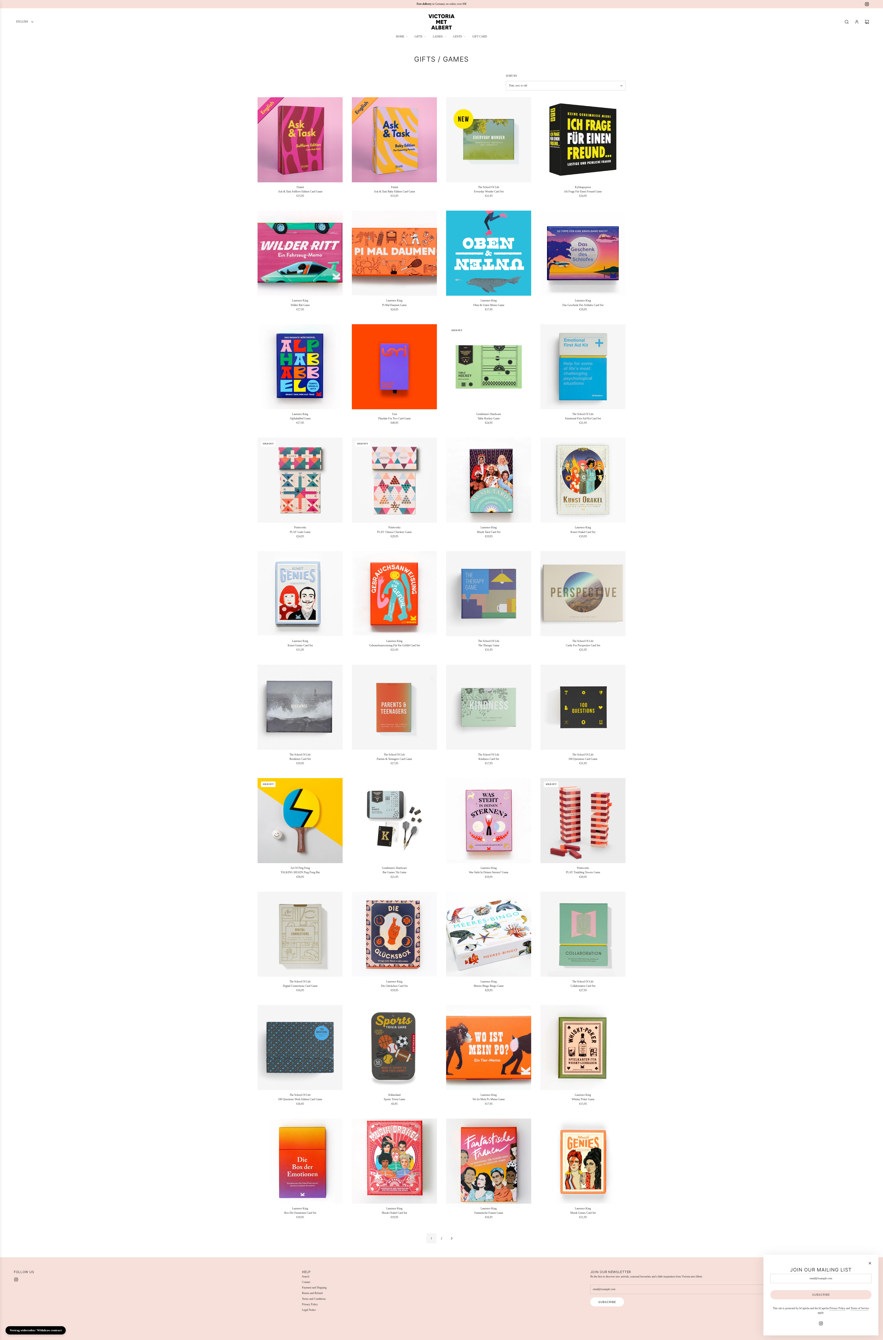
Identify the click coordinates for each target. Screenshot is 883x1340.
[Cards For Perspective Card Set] (582, 593)
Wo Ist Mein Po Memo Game (489, 1099)
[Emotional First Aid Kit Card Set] (582, 366)
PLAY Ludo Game (300, 532)
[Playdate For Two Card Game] (394, 366)
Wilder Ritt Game (300, 305)
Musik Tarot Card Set (488, 532)
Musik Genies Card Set (583, 1212)
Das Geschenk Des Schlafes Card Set (582, 305)
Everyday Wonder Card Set (489, 191)
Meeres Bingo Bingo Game (489, 986)
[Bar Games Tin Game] (394, 820)
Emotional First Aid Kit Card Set (583, 418)
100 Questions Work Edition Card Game (300, 1099)
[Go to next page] (452, 1238)
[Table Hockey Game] (488, 366)
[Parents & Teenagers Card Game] (394, 707)
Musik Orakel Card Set (394, 1212)
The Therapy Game (488, 645)
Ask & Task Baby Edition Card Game (394, 191)
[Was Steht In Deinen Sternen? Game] (488, 820)
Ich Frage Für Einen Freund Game (583, 191)
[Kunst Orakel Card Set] (582, 480)
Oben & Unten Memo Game (488, 305)
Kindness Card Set (489, 759)
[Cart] (867, 22)
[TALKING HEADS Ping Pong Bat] (300, 820)
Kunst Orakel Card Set (583, 532)
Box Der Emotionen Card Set (300, 1212)
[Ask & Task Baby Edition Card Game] (394, 139)
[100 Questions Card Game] (582, 707)
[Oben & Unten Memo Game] (488, 253)
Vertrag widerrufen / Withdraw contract (36, 1330)
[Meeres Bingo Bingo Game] (488, 934)
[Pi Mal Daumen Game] (394, 253)
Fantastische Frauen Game (488, 1212)
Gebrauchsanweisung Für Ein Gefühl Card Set (394, 645)
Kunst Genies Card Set (300, 645)
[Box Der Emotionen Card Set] (300, 1161)
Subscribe (607, 1302)
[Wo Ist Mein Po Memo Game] (488, 1047)
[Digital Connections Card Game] (300, 934)
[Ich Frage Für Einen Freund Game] (582, 139)
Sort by (511, 75)
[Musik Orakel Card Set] (394, 1161)
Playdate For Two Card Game (394, 418)
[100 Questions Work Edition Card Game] (300, 1047)
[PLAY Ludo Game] (300, 480)
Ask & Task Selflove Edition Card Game (300, 191)
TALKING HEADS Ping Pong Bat (300, 872)
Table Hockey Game (489, 418)
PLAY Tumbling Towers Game (583, 872)
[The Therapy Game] (488, 593)
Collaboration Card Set (583, 986)
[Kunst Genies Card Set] (300, 593)
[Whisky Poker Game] (582, 1047)
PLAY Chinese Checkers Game (394, 532)
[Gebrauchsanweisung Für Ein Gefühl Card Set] (394, 593)
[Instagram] (867, 4)
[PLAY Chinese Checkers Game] (394, 480)
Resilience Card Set (300, 759)
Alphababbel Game (300, 418)
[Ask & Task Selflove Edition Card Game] (300, 139)
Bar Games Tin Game (394, 872)
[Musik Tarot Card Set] (488, 480)
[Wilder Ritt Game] (300, 253)
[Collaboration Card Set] (582, 934)
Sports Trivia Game (394, 1099)
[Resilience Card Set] (300, 707)
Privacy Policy (837, 1308)
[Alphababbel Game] (300, 366)
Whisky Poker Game (583, 1099)
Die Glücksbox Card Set (394, 986)
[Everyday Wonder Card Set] (488, 139)
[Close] (870, 1263)
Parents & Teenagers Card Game (394, 759)
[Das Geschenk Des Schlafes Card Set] (582, 253)
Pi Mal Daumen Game (394, 305)
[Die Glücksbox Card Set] (394, 934)
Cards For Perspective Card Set (583, 645)
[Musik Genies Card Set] (582, 1161)
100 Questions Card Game (582, 759)
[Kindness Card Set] (488, 707)
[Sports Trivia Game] (394, 1047)
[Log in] (857, 22)
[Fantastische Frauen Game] (488, 1161)
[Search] (847, 22)
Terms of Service (860, 1308)
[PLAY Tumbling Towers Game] (582, 820)
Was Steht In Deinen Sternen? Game (488, 872)
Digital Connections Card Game (300, 986)
